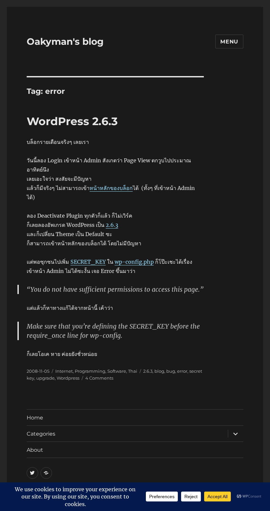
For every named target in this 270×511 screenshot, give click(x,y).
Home (35, 418)
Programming (90, 371)
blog (159, 371)
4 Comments (99, 378)
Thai (132, 371)
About (35, 450)
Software (116, 371)
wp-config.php (134, 261)
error (182, 371)
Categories (41, 434)
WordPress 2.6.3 (72, 121)
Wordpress (68, 378)
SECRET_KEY (88, 261)
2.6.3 (112, 225)
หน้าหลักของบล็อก (111, 188)
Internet (64, 371)
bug (170, 371)
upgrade (45, 378)
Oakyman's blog (65, 41)
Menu (229, 42)
